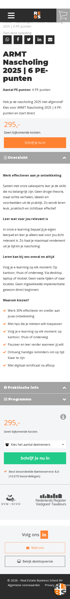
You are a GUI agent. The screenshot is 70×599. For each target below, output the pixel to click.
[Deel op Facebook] (18, 39)
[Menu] (11, 15)
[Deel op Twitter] (28, 39)
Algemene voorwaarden (24, 585)
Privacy (49, 585)
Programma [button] (19, 399)
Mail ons (37, 548)
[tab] (35, 158)
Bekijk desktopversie (38, 561)
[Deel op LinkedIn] (39, 39)
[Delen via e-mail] (50, 39)
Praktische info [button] (23, 388)
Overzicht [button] (17, 158)
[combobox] (35, 444)
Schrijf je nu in (35, 142)
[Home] (40, 15)
